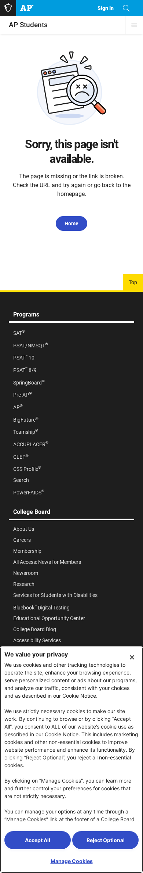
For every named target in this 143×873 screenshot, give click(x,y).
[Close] (132, 657)
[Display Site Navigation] (134, 25)
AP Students (28, 25)
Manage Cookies (72, 861)
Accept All (37, 840)
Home (71, 223)
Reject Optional (106, 840)
